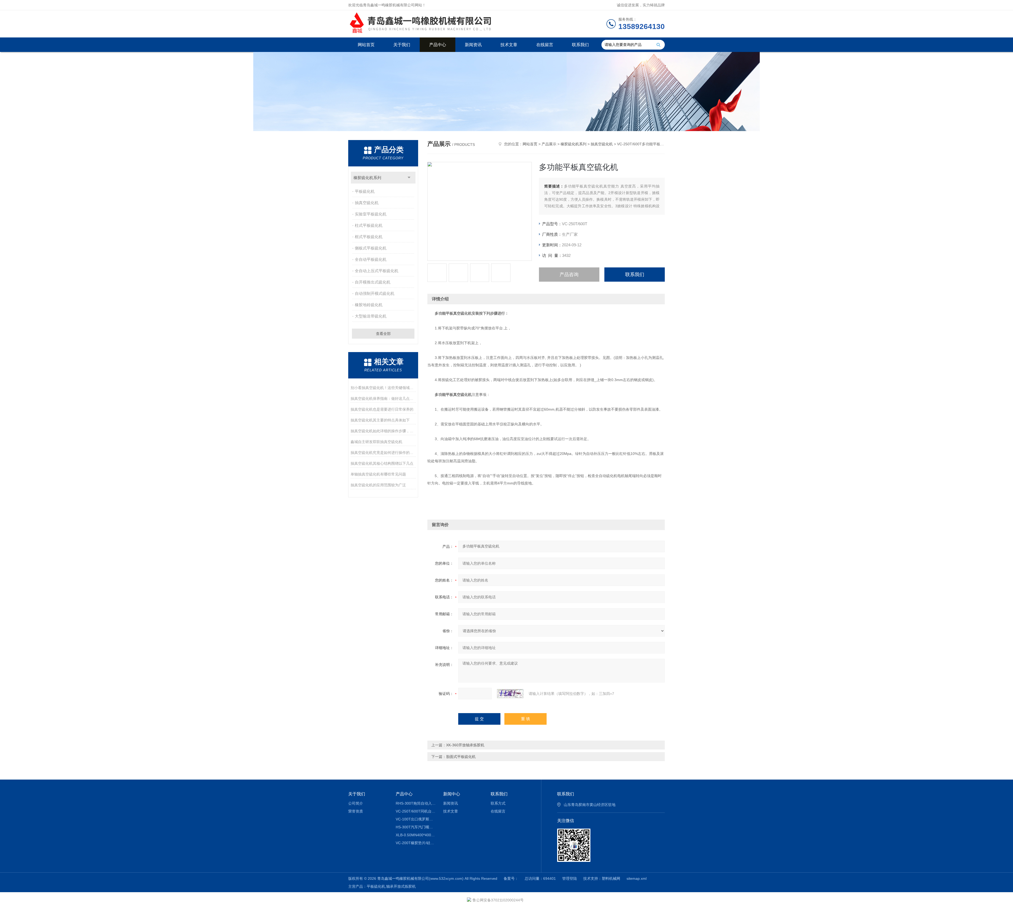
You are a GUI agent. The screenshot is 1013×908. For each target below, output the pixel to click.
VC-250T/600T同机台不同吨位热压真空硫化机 (416, 811)
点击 (409, 178)
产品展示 (549, 144)
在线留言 (544, 44)
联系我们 (580, 44)
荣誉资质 (355, 811)
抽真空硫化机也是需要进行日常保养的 (382, 409)
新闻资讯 (473, 44)
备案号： (511, 878)
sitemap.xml (637, 878)
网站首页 (366, 44)
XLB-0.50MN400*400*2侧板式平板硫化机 (416, 835)
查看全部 (383, 334)
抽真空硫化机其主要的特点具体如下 (380, 420)
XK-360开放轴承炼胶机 (465, 745)
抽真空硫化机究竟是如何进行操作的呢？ (383, 452)
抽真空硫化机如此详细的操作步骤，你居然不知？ (383, 431)
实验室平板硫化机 (370, 214)
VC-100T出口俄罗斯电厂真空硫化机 (416, 819)
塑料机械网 (611, 878)
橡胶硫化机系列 (367, 177)
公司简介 (355, 803)
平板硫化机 (365, 191)
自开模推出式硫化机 (372, 282)
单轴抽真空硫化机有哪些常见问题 (378, 474)
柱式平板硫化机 (369, 225)
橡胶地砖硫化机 (369, 304)
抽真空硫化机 (367, 202)
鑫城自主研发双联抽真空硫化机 (376, 442)
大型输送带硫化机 (370, 316)
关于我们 (401, 44)
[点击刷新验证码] (510, 693)
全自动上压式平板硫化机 (376, 270)
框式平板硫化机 (369, 236)
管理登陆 (569, 878)
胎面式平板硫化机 (461, 757)
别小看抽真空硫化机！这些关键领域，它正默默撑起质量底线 (383, 388)
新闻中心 (451, 794)
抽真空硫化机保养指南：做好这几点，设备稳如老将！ (383, 398)
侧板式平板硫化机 (370, 248)
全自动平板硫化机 (370, 259)
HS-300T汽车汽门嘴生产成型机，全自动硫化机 (416, 827)
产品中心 (437, 44)
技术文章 (508, 44)
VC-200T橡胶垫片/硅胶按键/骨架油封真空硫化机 (416, 843)
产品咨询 (569, 274)
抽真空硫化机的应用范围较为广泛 (378, 485)
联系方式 (498, 803)
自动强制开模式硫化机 (374, 293)
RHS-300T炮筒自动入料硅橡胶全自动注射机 (416, 803)
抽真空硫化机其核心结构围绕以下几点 (382, 463)
